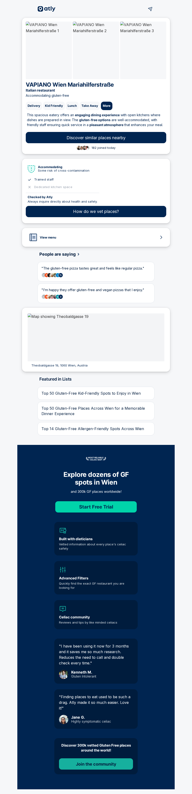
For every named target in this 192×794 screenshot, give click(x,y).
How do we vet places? (96, 211)
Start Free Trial (96, 507)
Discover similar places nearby (96, 137)
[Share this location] (150, 9)
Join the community (96, 764)
